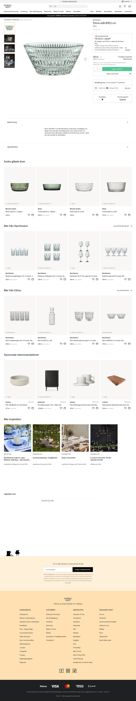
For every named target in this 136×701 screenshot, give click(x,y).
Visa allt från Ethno (123, 290)
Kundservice (24, 614)
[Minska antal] (94, 69)
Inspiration (128, 11)
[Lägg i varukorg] (32, 215)
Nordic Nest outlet (105, 640)
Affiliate (101, 629)
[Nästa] (85, 59)
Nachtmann (15, 19)
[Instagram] (68, 670)
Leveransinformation (26, 633)
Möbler (68, 11)
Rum (92, 11)
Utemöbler (77, 11)
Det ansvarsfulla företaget (107, 622)
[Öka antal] (100, 69)
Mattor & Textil (59, 11)
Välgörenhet (103, 636)
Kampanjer (118, 11)
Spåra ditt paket (25, 636)
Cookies (22, 647)
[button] (96, 29)
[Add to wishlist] (28, 215)
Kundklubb (23, 625)
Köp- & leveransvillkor (27, 640)
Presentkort (50, 640)
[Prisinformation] (101, 57)
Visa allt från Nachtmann (121, 226)
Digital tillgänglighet (26, 659)
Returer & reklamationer (27, 618)
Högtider (76, 640)
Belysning (47, 11)
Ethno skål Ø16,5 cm (26, 19)
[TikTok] (74, 670)
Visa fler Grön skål (47, 501)
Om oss (101, 614)
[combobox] (127, 1)
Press (101, 633)
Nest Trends (77, 651)
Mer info (127, 88)
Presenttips (77, 647)
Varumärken (108, 11)
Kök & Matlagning (36, 11)
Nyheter (99, 11)
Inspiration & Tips (78, 614)
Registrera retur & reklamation (29, 622)
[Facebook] (61, 670)
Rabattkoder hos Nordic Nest (82, 662)
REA (74, 629)
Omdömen (102, 618)
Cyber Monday (78, 659)
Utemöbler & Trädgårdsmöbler (56, 636)
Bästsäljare (76, 636)
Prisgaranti (23, 651)
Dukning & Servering (11, 11)
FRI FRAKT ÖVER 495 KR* (69, 1)
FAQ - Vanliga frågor (26, 629)
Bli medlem (127, 49)
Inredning (24, 11)
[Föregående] (22, 59)
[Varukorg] (129, 6)
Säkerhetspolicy (25, 644)
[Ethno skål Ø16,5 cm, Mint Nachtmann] (53, 58)
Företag (22, 655)
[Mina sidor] (120, 6)
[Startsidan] (8, 6)
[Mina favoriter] (124, 6)
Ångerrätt (23, 662)
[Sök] (50, 6)
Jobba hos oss (104, 625)
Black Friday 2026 (79, 655)
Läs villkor (68, 582)
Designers (76, 622)
